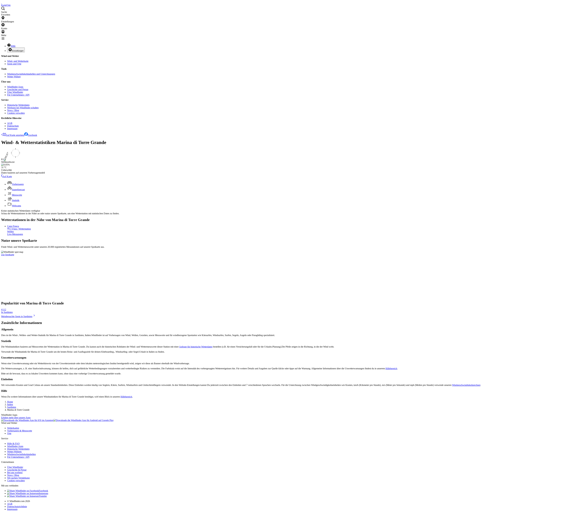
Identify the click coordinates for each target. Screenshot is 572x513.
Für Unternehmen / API (18, 95)
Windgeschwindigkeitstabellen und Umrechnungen (31, 74)
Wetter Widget (14, 76)
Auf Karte (7, 176)
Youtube (43, 496)
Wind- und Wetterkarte (17, 61)
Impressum (12, 128)
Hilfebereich (391, 368)
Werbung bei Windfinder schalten (23, 107)
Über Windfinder (15, 92)
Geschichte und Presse (17, 89)
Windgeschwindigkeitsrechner (466, 385)
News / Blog (13, 110)
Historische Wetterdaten (18, 105)
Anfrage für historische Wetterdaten (195, 346)
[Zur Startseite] (1, 2)
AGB (9, 123)
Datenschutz (13, 126)
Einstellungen (18, 51)
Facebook (32, 135)
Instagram (43, 493)
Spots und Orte (14, 64)
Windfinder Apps (15, 87)
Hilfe (13, 46)
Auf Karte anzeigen (15, 135)
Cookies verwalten (16, 113)
